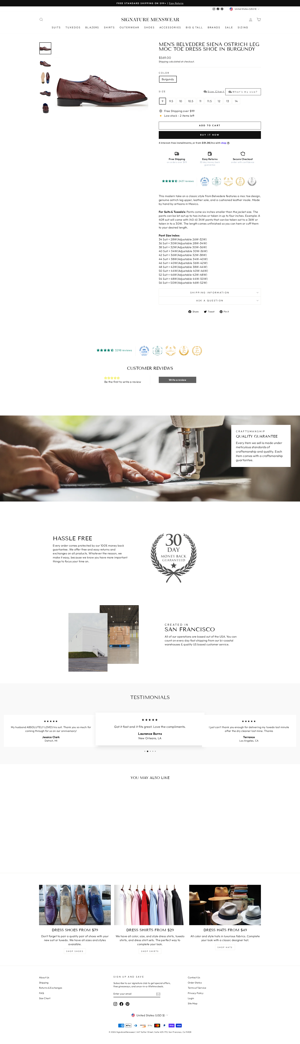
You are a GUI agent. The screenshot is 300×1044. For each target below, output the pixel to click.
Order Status (195, 982)
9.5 (171, 101)
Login (191, 998)
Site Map (193, 1003)
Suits (56, 27)
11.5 (209, 101)
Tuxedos (73, 27)
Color (164, 72)
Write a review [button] (177, 379)
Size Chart (44, 998)
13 (227, 101)
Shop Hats (225, 947)
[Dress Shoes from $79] (75, 905)
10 (180, 101)
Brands (214, 27)
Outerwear (130, 27)
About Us (44, 977)
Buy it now (210, 134)
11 (200, 101)
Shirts (109, 27)
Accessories (170, 27)
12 (219, 101)
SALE (229, 27)
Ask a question (209, 300)
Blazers (92, 27)
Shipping (163, 61)
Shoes (149, 27)
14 (236, 101)
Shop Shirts (150, 951)
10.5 (190, 101)
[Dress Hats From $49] (225, 905)
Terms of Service (197, 987)
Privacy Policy (195, 993)
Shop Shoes (74, 951)
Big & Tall (194, 27)
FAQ (41, 993)
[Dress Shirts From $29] (150, 905)
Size (208, 91)
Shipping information (209, 292)
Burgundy (168, 79)
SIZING (243, 27)
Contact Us (194, 977)
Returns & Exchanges (50, 987)
